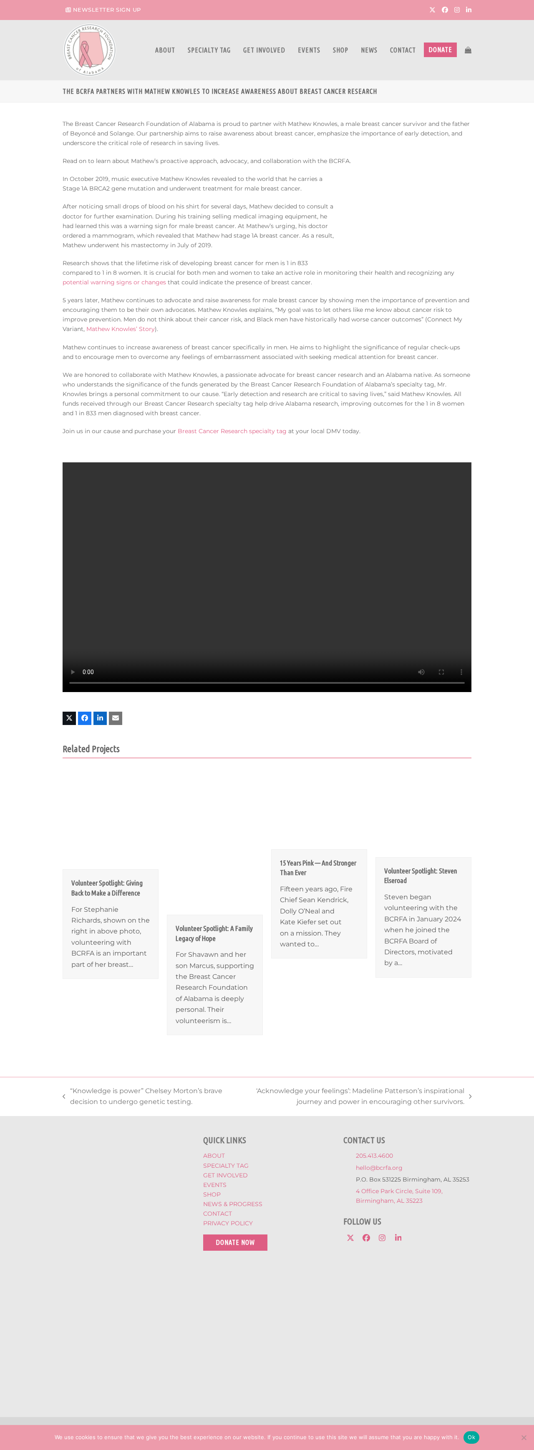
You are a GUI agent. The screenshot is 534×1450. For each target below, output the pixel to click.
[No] (523, 1437)
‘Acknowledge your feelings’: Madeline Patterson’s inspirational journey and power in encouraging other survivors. (352, 1097)
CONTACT (217, 1213)
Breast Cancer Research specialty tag (232, 431)
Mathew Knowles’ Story (120, 329)
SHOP (212, 1194)
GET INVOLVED (225, 1175)
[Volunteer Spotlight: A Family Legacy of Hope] (215, 842)
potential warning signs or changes (114, 282)
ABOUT (214, 1155)
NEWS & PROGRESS (232, 1204)
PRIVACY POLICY (228, 1223)
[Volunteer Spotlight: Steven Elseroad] (423, 814)
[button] (468, 50)
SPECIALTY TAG (226, 1165)
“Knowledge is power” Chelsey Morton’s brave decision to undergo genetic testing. (142, 1097)
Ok (471, 1437)
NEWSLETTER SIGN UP (107, 9)
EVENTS (215, 1185)
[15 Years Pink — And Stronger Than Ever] (319, 809)
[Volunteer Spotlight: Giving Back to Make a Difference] (111, 819)
